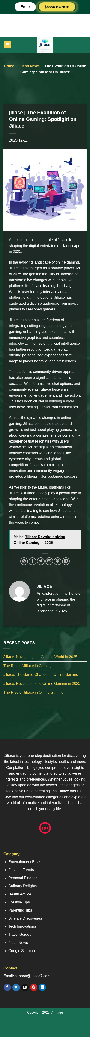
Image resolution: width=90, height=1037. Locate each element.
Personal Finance (22, 878)
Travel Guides (19, 934)
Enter (25, 7)
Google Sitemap (21, 951)
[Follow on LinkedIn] (42, 987)
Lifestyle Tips (19, 902)
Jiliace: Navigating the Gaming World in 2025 (40, 657)
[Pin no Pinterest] (57, 561)
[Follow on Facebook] (7, 987)
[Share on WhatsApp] (24, 561)
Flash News (29, 66)
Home (9, 66)
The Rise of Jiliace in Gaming (27, 666)
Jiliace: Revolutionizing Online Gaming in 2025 (41, 683)
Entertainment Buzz (24, 862)
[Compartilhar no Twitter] (41, 561)
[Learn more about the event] (45, 25)
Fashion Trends (21, 870)
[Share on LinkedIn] (66, 561)
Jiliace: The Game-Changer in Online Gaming (40, 675)
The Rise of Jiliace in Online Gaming (33, 692)
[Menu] (8, 45)
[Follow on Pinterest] (33, 987)
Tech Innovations (22, 926)
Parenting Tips (20, 910)
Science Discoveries (25, 918)
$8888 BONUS (57, 7)
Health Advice (19, 894)
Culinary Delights (22, 886)
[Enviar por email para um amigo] (49, 561)
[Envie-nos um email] (24, 987)
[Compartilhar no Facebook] (32, 561)
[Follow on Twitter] (16, 987)
